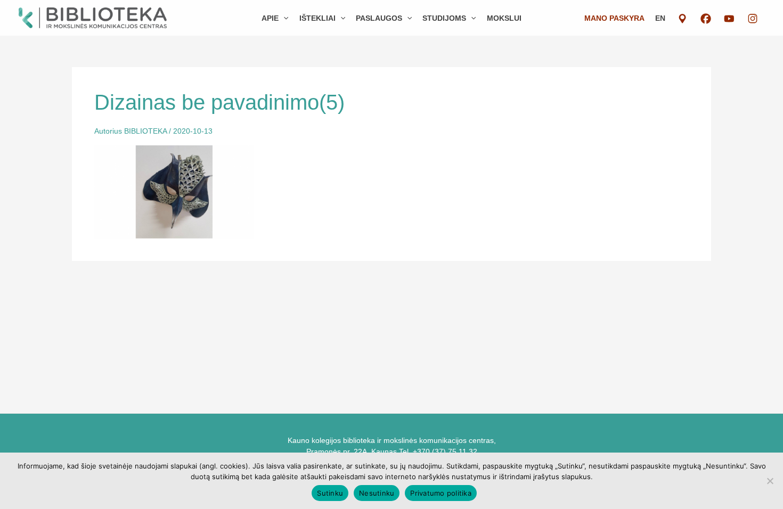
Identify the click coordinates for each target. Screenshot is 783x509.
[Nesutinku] (769, 480)
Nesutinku (376, 493)
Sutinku (330, 493)
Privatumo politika (440, 493)
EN (660, 18)
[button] (283, 18)
